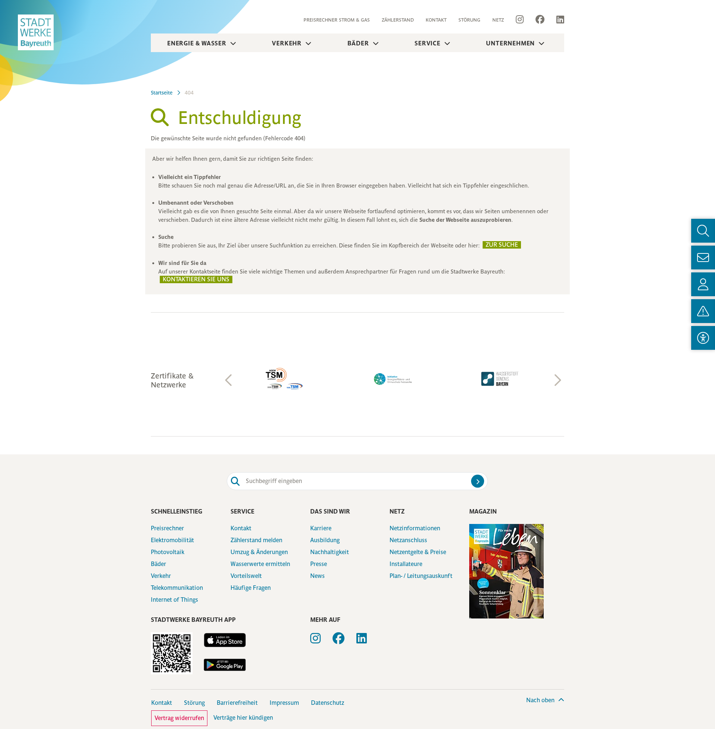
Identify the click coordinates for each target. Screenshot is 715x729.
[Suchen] (477, 480)
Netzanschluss (408, 540)
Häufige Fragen (251, 587)
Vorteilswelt (246, 575)
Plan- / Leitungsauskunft (421, 575)
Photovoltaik (167, 552)
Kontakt (436, 20)
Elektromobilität (172, 540)
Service (427, 43)
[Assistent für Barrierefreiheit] (703, 338)
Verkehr (287, 43)
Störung (469, 20)
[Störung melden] (703, 311)
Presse (318, 563)
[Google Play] (224, 665)
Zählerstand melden (256, 540)
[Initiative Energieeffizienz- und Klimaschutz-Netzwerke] (393, 379)
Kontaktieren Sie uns (196, 279)
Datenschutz (327, 702)
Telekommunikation (177, 587)
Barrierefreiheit (237, 702)
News (317, 575)
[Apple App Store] (224, 640)
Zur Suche (502, 244)
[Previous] (229, 380)
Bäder (358, 43)
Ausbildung (325, 540)
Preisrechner (167, 528)
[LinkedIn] (557, 20)
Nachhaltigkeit (329, 552)
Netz (498, 20)
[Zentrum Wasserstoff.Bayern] (500, 378)
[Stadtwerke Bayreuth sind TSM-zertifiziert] (287, 379)
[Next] (556, 380)
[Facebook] (540, 20)
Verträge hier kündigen (243, 717)
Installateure (406, 563)
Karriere (320, 528)
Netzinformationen (415, 528)
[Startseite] (36, 32)
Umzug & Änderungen (259, 552)
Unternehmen (510, 43)
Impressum (284, 702)
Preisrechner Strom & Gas (337, 20)
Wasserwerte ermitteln (260, 563)
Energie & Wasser (196, 43)
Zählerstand (398, 20)
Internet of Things (174, 599)
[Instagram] (520, 20)
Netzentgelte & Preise (418, 552)
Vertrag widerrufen (179, 718)
